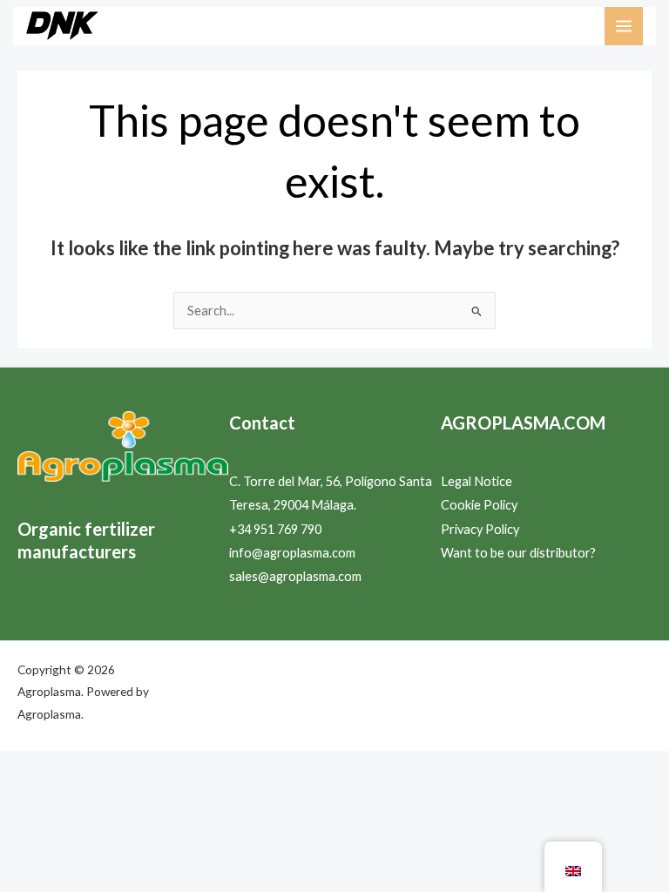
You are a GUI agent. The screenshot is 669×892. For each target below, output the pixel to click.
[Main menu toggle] (624, 26)
